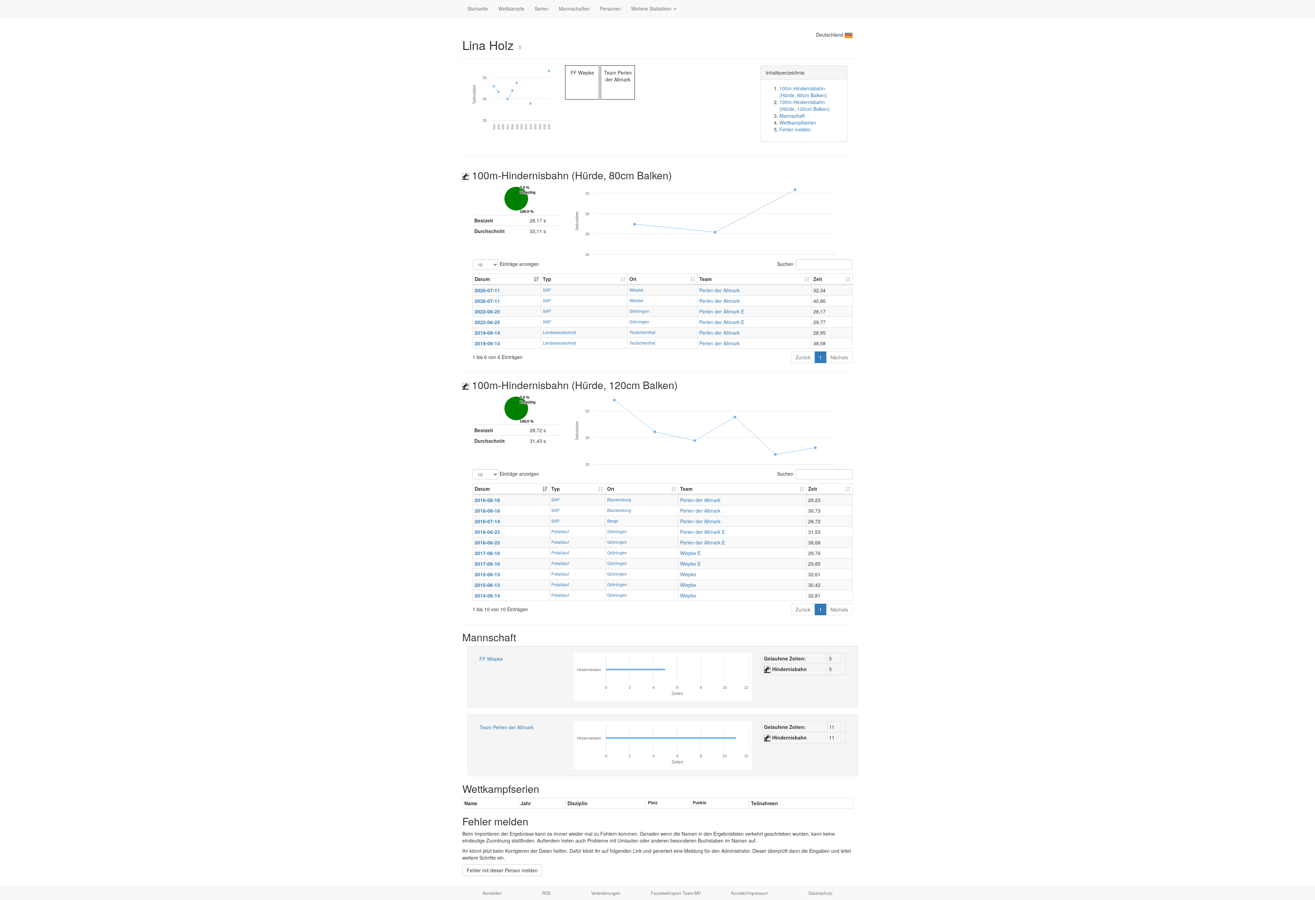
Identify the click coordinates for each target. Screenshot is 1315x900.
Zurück (803, 357)
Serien (542, 8)
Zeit (817, 278)
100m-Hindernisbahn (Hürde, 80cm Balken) (803, 92)
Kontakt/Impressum (749, 893)
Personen (610, 8)
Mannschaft (792, 115)
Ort (633, 278)
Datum (482, 278)
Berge (612, 521)
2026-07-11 (487, 290)
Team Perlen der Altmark (506, 727)
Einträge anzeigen (518, 263)
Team (705, 278)
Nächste (839, 357)
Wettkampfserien (797, 122)
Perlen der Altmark (719, 290)
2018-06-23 (487, 531)
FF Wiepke (491, 658)
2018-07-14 (487, 521)
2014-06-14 (487, 595)
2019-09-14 (487, 332)
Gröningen (639, 311)
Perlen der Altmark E (721, 311)
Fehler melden (795, 129)
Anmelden (492, 893)
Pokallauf (560, 531)
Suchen (785, 263)
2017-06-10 (487, 553)
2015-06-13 (487, 574)
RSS (546, 893)
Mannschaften (574, 8)
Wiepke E (690, 553)
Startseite (477, 8)
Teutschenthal (642, 332)
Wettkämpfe (511, 8)
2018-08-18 (487, 500)
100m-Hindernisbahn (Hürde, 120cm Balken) (804, 105)
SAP (547, 290)
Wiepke (636, 290)
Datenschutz (820, 893)
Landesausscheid (559, 332)
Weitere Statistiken (652, 8)
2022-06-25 (487, 311)
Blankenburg (619, 499)
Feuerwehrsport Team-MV (676, 893)
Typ (547, 278)
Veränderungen (605, 893)
